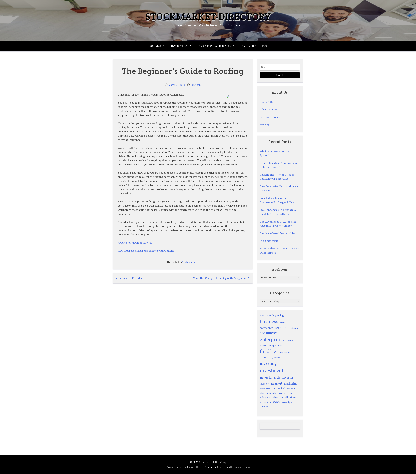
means (262, 389)
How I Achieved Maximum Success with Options (146, 250)
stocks (284, 402)
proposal (283, 393)
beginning (278, 315)
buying (282, 322)
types (291, 402)
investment (272, 370)
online (270, 388)
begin (269, 316)
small (285, 397)
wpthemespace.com (238, 467)
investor (287, 377)
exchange (288, 340)
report (292, 393)
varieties (264, 406)
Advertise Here (268, 109)
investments (270, 377)
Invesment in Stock (255, 46)
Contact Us (266, 102)
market (276, 383)
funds (280, 352)
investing (268, 363)
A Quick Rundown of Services (135, 242)
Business (156, 46)
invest (277, 357)
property (271, 393)
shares (276, 397)
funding (268, 351)
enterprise (271, 339)
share (269, 397)
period (281, 388)
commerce (266, 328)
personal (291, 388)
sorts (263, 402)
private (263, 393)
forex (280, 345)
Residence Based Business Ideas (278, 233)
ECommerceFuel (269, 241)
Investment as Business (214, 46)
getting (287, 352)
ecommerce (269, 332)
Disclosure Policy (270, 117)
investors (265, 383)
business (269, 321)
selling (263, 397)
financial (263, 345)
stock (276, 402)
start (269, 402)
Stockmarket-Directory (208, 16)
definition (281, 328)
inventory (266, 357)
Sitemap (265, 124)
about (262, 315)
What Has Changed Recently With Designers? (219, 278)
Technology (188, 261)
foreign (272, 345)
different (294, 328)
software (292, 397)
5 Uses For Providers (131, 278)
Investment (179, 46)
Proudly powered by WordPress (184, 467)
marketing (290, 383)
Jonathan (196, 84)
